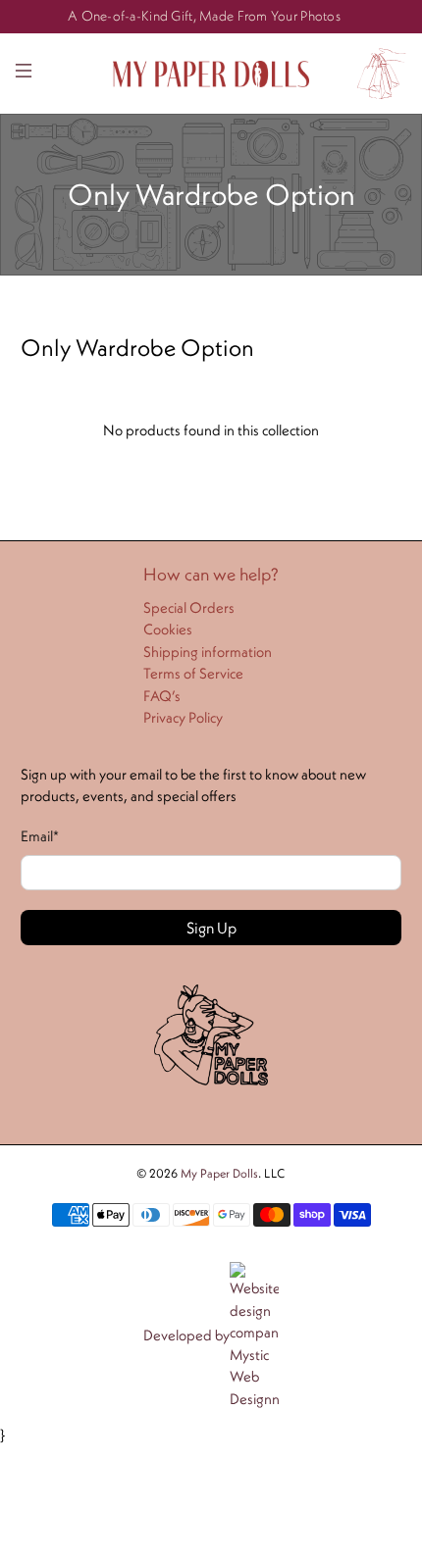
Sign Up (211, 927)
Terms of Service (193, 673)
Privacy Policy (183, 717)
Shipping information (207, 651)
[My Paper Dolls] (211, 74)
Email (40, 836)
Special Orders (189, 607)
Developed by (186, 1335)
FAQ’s (162, 695)
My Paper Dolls (219, 1173)
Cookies (167, 629)
